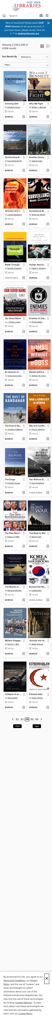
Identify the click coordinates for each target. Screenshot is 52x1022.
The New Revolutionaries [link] (13, 533)
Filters (7, 65)
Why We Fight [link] (36, 103)
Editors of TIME (13, 537)
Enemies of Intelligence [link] (38, 318)
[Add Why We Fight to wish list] (48, 117)
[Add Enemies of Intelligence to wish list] (48, 332)
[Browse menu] (47, 16)
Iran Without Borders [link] (38, 479)
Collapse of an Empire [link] (13, 694)
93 (22, 719)
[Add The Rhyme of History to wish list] (23, 600)
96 (36, 719)
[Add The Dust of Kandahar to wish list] (23, 439)
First (17, 726)
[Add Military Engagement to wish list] (23, 654)
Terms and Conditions (14, 980)
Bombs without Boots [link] (38, 372)
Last (37, 726)
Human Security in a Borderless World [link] (38, 265)
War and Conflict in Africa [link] (38, 426)
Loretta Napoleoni (14, 215)
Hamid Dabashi (38, 483)
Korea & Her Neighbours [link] (38, 587)
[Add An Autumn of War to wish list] (23, 385)
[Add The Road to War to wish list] (48, 546)
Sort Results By (9, 56)
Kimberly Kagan (13, 483)
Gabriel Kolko (37, 161)
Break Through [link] (12, 265)
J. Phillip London (14, 322)
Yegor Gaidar (12, 698)
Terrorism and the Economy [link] (13, 211)
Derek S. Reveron (39, 268)
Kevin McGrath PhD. (15, 161)
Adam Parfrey (37, 698)
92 (17, 719)
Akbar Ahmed (37, 644)
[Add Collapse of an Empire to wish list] (23, 707)
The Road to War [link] (37, 533)
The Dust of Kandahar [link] (13, 426)
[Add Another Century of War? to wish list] (48, 171)
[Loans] (41, 16)
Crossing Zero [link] (12, 103)
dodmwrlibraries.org (28, 33)
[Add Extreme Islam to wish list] (48, 707)
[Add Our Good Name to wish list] (23, 332)
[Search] (4, 15)
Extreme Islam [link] (36, 694)
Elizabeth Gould (13, 107)
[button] (42, 47)
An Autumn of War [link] (13, 372)
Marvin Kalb (36, 537)
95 (32, 719)
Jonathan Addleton (15, 429)
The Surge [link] (10, 479)
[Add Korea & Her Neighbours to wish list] (48, 600)
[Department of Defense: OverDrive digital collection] (26, 6)
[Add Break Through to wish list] (23, 278)
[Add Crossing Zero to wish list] (23, 117)
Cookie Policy (25, 1013)
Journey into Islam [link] (38, 640)
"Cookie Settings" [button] (23, 1002)
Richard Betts (37, 322)
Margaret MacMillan (15, 590)
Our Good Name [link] (13, 318)
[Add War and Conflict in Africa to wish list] (48, 439)
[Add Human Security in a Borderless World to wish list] (48, 278)
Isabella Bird (36, 590)
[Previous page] (13, 719)
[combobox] (20, 15)
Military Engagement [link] (13, 640)
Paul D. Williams (38, 429)
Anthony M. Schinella (40, 376)
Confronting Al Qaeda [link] (13, 157)
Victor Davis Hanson (15, 376)
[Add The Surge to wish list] (23, 493)
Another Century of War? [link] (38, 157)
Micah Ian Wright (38, 215)
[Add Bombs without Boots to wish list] (48, 385)
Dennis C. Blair (13, 644)
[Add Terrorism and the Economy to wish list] (23, 224)
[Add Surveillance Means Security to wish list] (48, 224)
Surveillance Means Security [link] (38, 211)
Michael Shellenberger (15, 268)
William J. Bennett (39, 107)
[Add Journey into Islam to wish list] (48, 654)
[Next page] (41, 719)
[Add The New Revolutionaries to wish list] (23, 546)
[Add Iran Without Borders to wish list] (48, 493)
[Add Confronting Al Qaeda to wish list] (23, 171)
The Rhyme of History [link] (13, 587)
